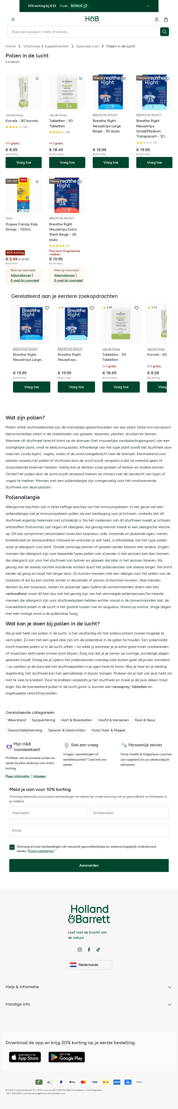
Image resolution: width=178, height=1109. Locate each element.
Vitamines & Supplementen (46, 46)
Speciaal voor (87, 46)
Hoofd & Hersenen (113, 720)
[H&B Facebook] (89, 949)
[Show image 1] (22, 106)
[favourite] (47, 308)
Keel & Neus (145, 720)
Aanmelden (89, 865)
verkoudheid (16, 593)
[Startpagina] (92, 19)
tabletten (139, 686)
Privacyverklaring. (41, 851)
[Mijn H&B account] (156, 19)
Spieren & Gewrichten (67, 730)
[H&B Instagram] (80, 949)
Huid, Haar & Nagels (108, 730)
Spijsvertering (43, 720)
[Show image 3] (70, 106)
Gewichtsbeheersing (25, 730)
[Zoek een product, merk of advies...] (165, 31)
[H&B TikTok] (98, 949)
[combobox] (83, 31)
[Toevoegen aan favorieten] (37, 78)
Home (11, 46)
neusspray (121, 686)
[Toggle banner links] (148, 6)
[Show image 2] (25, 106)
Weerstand (17, 720)
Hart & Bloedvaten (76, 720)
